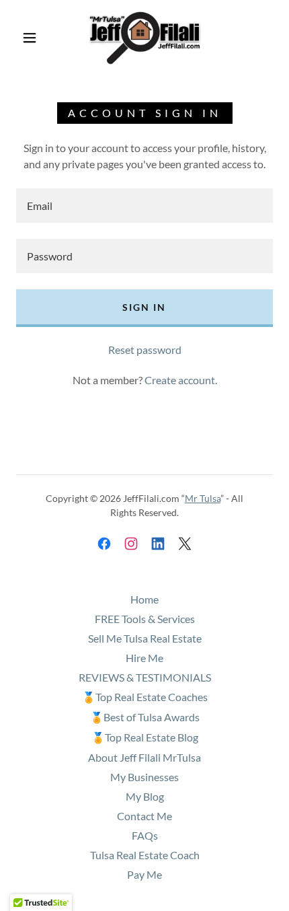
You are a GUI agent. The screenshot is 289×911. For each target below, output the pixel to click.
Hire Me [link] (144, 657)
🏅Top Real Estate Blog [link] (144, 737)
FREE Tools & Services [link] (145, 618)
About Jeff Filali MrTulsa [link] (144, 757)
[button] (29, 37)
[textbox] (144, 205)
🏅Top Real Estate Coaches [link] (145, 696)
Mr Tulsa (202, 498)
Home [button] (144, 599)
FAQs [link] (145, 835)
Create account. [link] (180, 379)
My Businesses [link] (144, 776)
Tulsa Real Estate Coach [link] (145, 854)
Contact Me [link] (144, 815)
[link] (145, 38)
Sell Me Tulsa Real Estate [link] (145, 638)
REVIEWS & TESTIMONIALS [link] (145, 677)
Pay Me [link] (144, 874)
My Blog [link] (145, 796)
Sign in (144, 307)
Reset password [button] (144, 349)
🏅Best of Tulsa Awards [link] (145, 716)
